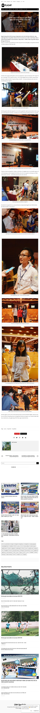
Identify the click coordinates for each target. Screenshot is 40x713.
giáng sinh (13, 548)
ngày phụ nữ (4, 552)
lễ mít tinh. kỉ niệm (16, 550)
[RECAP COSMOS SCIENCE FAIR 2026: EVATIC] (10, 489)
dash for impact (33, 546)
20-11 (2, 543)
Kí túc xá (10, 550)
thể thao (36, 552)
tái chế (14, 554)
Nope (31, 710)
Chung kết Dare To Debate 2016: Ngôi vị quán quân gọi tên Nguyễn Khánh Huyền (28, 456)
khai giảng (6, 550)
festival (9, 548)
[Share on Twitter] (17, 437)
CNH (15, 546)
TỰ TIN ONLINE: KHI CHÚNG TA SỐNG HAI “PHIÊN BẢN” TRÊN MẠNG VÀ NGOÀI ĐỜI (10, 535)
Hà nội (23, 548)
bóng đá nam (21, 543)
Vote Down (24, 433)
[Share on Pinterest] (23, 437)
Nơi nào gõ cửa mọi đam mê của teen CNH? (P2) (11, 596)
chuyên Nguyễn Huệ (5, 546)
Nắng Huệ (8, 1)
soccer (27, 552)
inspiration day (30, 548)
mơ (21, 1)
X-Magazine (18, 1)
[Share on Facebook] (14, 437)
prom (17, 552)
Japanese (35, 548)
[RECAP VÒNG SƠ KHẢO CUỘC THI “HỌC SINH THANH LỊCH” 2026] (10, 508)
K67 (2, 550)
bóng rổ (12, 543)
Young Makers (14, 428)
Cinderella (11, 546)
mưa (32, 550)
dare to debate (26, 546)
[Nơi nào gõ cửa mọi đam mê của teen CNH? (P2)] (20, 581)
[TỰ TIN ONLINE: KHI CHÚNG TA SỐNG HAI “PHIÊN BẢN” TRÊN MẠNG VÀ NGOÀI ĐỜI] (10, 526)
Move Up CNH (27, 550)
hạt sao (5, 1)
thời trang (3, 554)
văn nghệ (18, 554)
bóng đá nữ (26, 543)
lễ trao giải (22, 550)
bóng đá (16, 543)
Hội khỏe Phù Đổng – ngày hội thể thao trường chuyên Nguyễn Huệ (12, 456)
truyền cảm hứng (9, 554)
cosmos (5, 428)
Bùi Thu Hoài (23, 24)
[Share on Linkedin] (26, 437)
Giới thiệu (14, 1)
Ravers (21, 552)
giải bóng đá (18, 548)
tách (11, 1)
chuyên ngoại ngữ (32, 543)
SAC (24, 552)
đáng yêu (24, 554)
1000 (23, 1)
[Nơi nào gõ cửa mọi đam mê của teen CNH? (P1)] (20, 623)
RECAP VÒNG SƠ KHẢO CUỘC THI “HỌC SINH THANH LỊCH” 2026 (12, 601)
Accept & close (36, 710)
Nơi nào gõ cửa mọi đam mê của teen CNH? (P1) (11, 637)
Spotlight (31, 552)
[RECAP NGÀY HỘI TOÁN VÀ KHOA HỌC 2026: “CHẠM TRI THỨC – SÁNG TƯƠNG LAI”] (30, 508)
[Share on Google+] (20, 437)
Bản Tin (2, 1)
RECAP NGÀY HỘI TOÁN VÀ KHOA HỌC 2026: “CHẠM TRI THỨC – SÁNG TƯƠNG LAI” (29, 516)
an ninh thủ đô (7, 543)
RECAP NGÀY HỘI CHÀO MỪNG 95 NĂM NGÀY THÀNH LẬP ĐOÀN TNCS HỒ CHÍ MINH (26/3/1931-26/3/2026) (29, 498)
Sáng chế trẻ (9, 428)
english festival (4, 548)
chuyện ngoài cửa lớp (21, 26)
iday (26, 548)
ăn (21, 554)
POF (14, 552)
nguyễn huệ (36, 550)
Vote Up (17, 433)
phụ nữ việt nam (9, 552)
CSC (22, 546)
